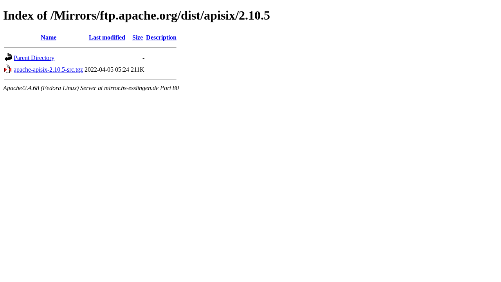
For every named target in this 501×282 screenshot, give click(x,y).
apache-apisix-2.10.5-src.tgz (48, 69)
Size (137, 37)
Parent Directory (34, 57)
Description (161, 37)
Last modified (107, 37)
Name (48, 37)
